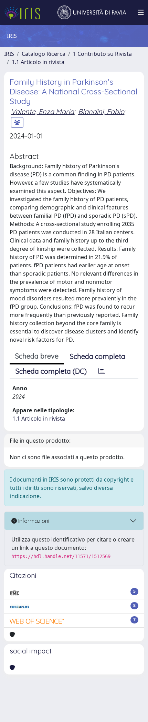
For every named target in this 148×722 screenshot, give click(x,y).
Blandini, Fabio (101, 111)
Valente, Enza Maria (42, 111)
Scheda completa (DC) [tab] (51, 371)
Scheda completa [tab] (97, 356)
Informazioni (33, 520)
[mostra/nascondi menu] (141, 12)
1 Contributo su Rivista (102, 54)
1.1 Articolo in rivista (38, 62)
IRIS (9, 54)
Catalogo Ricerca (43, 54)
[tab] (102, 371)
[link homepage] (25, 12)
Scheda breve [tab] (37, 356)
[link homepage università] (92, 12)
